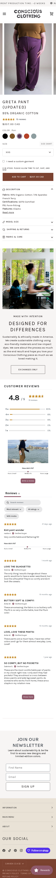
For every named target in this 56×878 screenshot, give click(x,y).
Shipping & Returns (17, 229)
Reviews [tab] (12, 493)
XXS (8, 152)
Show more (28, 697)
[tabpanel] (28, 601)
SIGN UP (28, 786)
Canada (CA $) (13, 863)
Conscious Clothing (17, 870)
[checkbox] (11, 516)
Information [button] (9, 807)
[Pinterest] (15, 850)
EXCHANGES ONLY (28, 369)
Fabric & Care (14, 237)
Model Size (12, 222)
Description (13, 189)
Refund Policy (10, 876)
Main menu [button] (8, 817)
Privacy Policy (10, 873)
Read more (8, 212)
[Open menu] (7, 14)
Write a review (28, 481)
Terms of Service (31, 873)
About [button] (6, 826)
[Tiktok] (9, 850)
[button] (28, 409)
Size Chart (46, 144)
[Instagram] (21, 850)
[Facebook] (3, 850)
